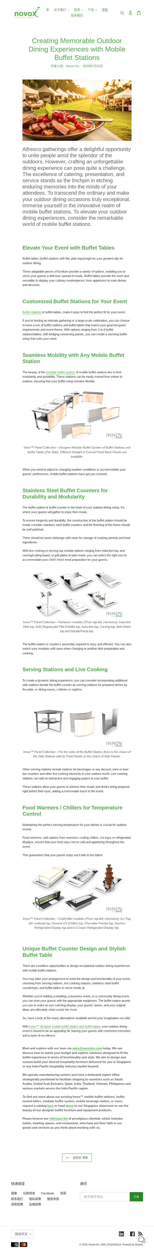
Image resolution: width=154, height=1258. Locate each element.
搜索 (14, 1193)
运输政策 (35, 1204)
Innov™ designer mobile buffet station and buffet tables (64, 1026)
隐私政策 (35, 1199)
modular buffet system (60, 372)
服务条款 (53, 1199)
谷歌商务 (29, 1193)
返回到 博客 (80, 1157)
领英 (63, 1193)
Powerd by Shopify (133, 1244)
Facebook (47, 1193)
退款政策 (17, 1204)
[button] (142, 1240)
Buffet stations (31, 312)
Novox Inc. (94, 1244)
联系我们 (17, 1199)
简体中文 (21, 1234)
